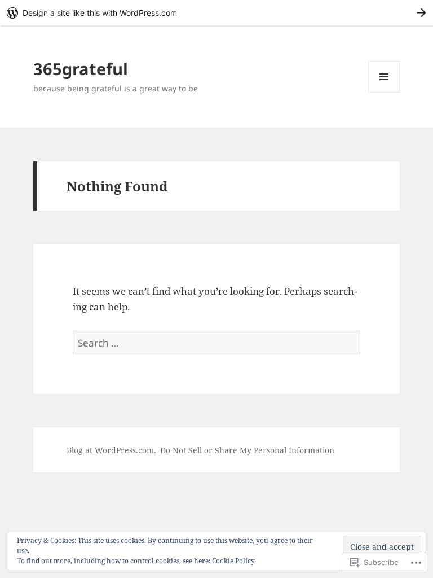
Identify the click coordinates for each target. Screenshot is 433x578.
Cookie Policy (233, 561)
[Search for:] (216, 342)
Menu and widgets (384, 92)
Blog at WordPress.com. (111, 450)
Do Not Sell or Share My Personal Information (247, 450)
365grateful (80, 69)
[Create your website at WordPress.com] (216, 12)
